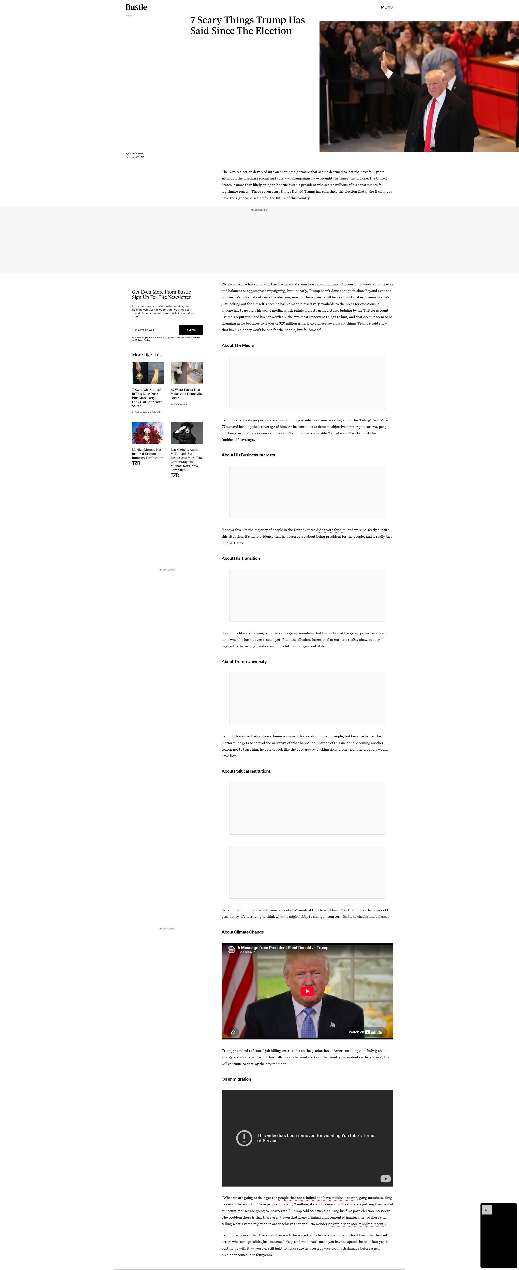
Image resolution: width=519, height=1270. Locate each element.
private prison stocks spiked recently (357, 1223)
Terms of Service (192, 337)
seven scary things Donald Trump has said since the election (310, 191)
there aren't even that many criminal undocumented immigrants (314, 1217)
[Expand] (485, 1206)
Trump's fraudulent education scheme (252, 736)
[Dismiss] (512, 1206)
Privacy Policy (143, 340)
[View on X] (307, 382)
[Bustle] (136, 7)
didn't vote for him (330, 529)
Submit (191, 329)
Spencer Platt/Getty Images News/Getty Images (517, 86)
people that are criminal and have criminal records (317, 1197)
